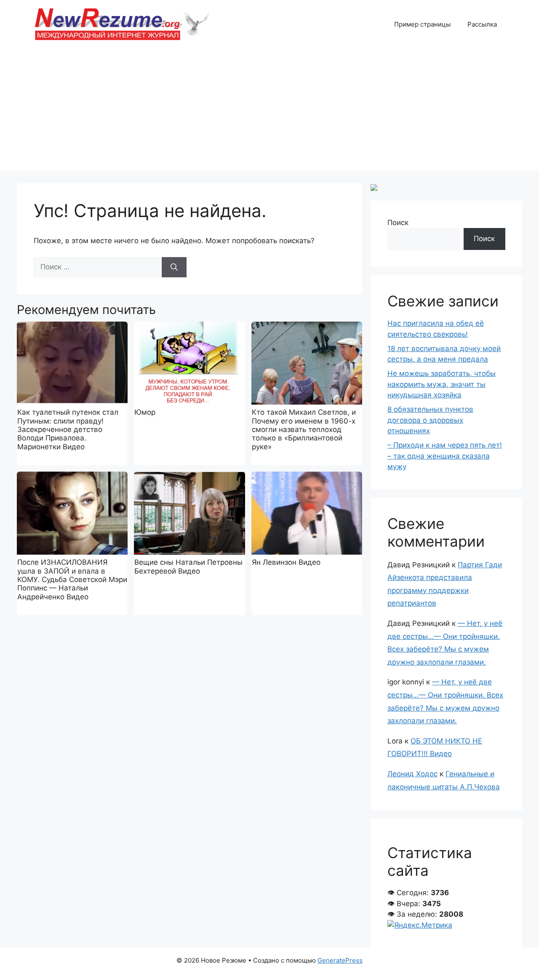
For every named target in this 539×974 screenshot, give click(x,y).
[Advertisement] (269, 112)
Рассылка (482, 24)
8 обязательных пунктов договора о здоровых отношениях (430, 420)
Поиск (397, 222)
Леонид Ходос (412, 774)
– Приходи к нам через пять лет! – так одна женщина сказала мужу (444, 456)
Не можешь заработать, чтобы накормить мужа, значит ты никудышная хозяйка (441, 384)
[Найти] (174, 267)
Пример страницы (422, 24)
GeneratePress (340, 960)
